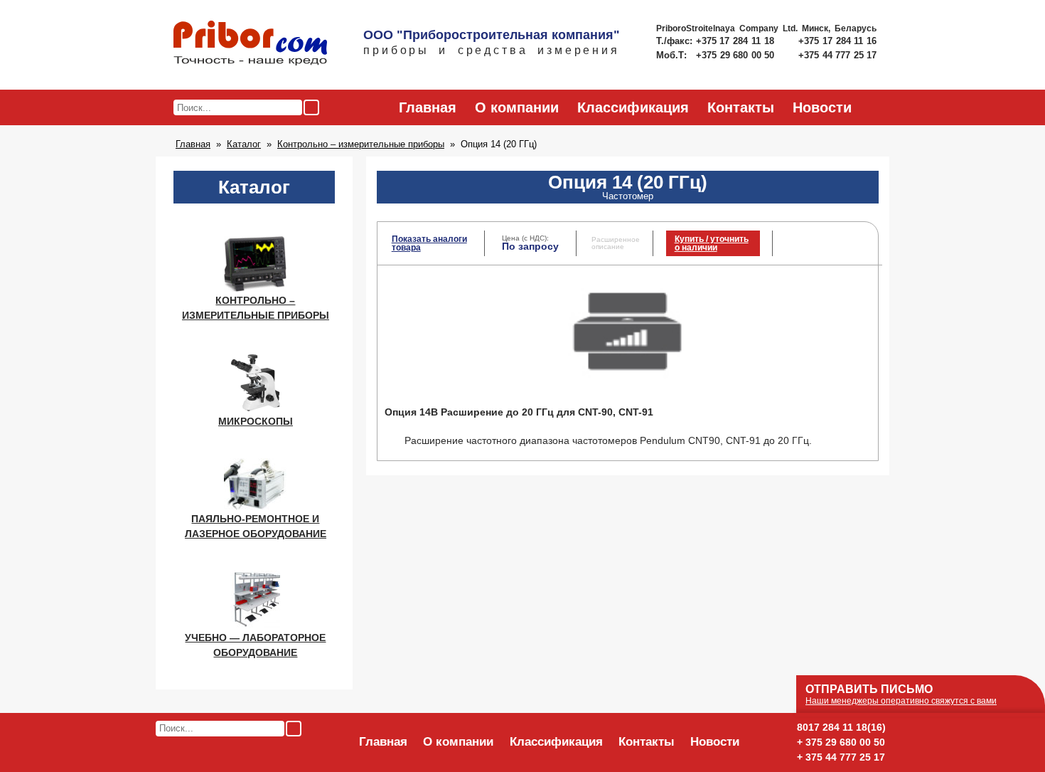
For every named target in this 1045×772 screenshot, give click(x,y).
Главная (427, 107)
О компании (517, 107)
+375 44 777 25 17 (837, 55)
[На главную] (250, 44)
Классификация (633, 107)
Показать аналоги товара (429, 243)
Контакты (740, 107)
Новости (822, 107)
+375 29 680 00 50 (736, 55)
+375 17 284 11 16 (837, 41)
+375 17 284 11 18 (737, 41)
